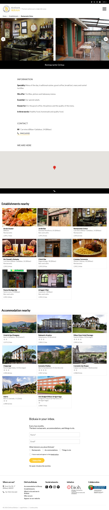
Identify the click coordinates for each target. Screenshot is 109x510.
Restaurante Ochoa (81, 228)
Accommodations (51, 450)
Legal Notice (23, 507)
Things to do (66, 450)
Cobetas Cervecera (81, 259)
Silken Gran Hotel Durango (83, 335)
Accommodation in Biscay (33, 486)
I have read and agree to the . (45, 454)
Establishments (13, 16)
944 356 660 (12, 492)
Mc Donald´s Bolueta (11, 259)
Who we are (28, 496)
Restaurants (36, 450)
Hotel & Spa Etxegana (11, 335)
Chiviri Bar (42, 259)
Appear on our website (32, 498)
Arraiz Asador (8, 228)
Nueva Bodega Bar (10, 290)
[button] (3, 39)
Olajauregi (7, 366)
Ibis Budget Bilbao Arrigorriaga (50, 397)
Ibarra (5, 397)
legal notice (55, 454)
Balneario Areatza (45, 335)
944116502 (25, 133)
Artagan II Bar (43, 290)
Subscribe (37, 460)
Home (4, 16)
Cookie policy (33, 507)
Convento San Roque (81, 366)
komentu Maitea (44, 366)
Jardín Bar (42, 228)
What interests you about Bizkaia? (41, 447)
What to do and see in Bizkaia (31, 492)
